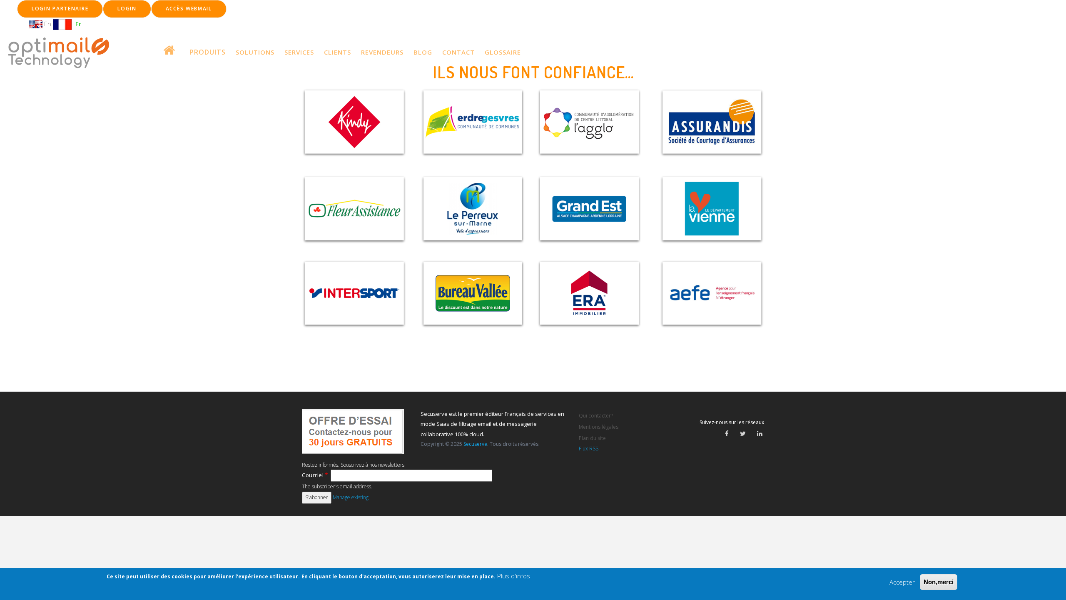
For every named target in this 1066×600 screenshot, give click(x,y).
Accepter (902, 582)
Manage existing (351, 497)
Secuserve (475, 444)
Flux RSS (588, 448)
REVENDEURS (382, 52)
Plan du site (592, 438)
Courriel (313, 475)
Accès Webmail (189, 8)
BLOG (422, 52)
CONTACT (458, 52)
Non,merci (939, 581)
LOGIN (127, 8)
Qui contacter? (596, 415)
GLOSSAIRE (503, 52)
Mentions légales (598, 426)
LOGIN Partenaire (60, 8)
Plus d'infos (513, 576)
